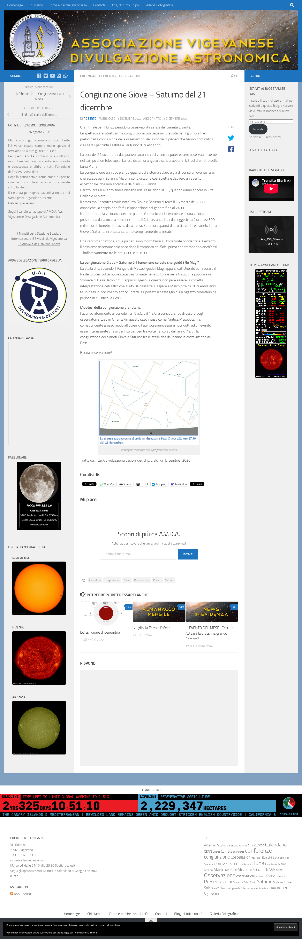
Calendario (90, 76)
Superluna (263, 888)
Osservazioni (129, 76)
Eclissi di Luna (270, 857)
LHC (235, 864)
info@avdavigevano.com (27, 860)
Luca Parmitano (246, 864)
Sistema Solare (282, 882)
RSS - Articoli (22, 894)
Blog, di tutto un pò (125, 5)
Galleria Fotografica (159, 5)
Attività (252, 845)
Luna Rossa (271, 864)
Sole (207, 888)
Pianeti (157, 580)
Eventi (108, 76)
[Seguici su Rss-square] (58, 75)
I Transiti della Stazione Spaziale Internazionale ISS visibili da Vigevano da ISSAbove (39, 239)
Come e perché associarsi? (68, 5)
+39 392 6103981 (23, 855)
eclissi (256, 857)
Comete (226, 851)
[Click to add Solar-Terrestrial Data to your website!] (271, 377)
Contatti (99, 5)
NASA (270, 869)
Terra (272, 888)
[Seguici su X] (45, 75)
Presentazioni (218, 881)
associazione (239, 845)
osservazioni (245, 876)
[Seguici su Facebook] (39, 75)
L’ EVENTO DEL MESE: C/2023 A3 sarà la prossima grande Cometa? (209, 633)
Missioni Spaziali (251, 869)
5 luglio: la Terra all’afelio (151, 628)
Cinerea (216, 852)
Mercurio (231, 870)
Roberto (90, 118)
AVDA (260, 845)
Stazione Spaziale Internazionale (239, 888)
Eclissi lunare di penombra (100, 632)
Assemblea (223, 845)
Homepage (15, 5)
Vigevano (212, 893)
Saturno (169, 580)
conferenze (258, 850)
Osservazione (141, 580)
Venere (283, 887)
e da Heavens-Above (46, 244)
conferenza (238, 851)
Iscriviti (188, 554)
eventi (212, 864)
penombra (260, 876)
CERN (208, 851)
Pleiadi (281, 876)
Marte (218, 869)
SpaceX (215, 888)
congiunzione (112, 580)
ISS (230, 864)
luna (259, 863)
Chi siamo (36, 5)
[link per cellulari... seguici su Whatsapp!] (65, 75)
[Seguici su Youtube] (52, 75)
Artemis (210, 845)
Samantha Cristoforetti (244, 882)
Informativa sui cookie (85, 932)
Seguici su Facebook (264, 150)
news (279, 870)
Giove (127, 580)
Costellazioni (241, 857)
